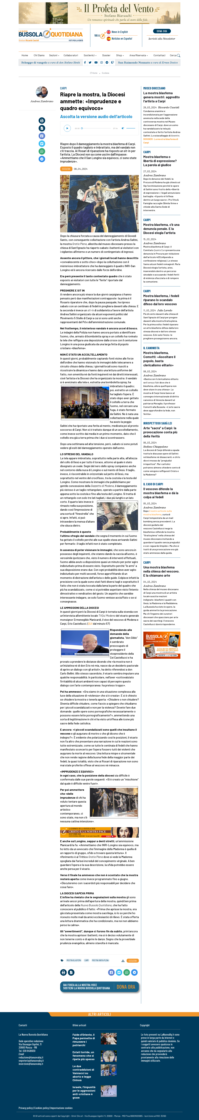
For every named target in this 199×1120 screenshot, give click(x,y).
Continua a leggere (99, 92)
